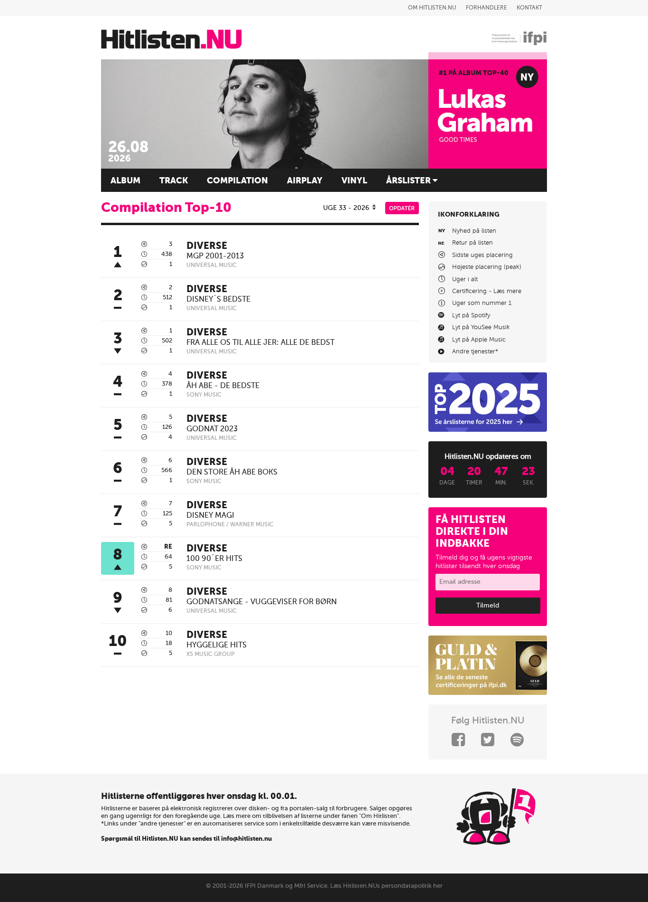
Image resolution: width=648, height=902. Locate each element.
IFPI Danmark (264, 886)
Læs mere (507, 291)
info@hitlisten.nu (246, 839)
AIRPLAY (305, 181)
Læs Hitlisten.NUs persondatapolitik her (386, 886)
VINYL (354, 181)
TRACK (173, 181)
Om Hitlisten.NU (432, 8)
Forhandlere (486, 8)
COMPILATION (237, 181)
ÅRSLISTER (409, 181)
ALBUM (125, 181)
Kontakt (529, 8)
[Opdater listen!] (402, 212)
